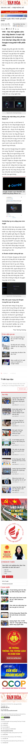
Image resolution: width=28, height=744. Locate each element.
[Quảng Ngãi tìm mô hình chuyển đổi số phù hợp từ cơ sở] (6, 471)
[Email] (9, 29)
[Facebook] (6, 29)
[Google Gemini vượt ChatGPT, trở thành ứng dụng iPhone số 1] (14, 184)
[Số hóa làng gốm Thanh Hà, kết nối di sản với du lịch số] (6, 461)
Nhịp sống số (15, 404)
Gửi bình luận (22, 389)
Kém (6, 573)
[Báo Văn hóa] (14, 2)
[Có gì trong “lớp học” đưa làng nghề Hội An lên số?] (6, 423)
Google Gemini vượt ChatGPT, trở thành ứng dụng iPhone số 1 (14, 192)
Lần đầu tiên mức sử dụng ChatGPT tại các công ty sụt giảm (18, 346)
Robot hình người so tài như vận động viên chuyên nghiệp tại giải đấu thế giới (18, 411)
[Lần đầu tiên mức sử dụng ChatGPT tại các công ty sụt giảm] (6, 347)
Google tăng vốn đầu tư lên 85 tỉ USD (18, 353)
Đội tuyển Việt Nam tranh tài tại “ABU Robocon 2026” (17, 431)
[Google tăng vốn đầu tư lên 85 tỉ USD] (6, 354)
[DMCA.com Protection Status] (5, 717)
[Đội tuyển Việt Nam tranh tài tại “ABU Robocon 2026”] (6, 432)
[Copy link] (11, 29)
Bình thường (8, 571)
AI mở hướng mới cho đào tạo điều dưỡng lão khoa (18, 441)
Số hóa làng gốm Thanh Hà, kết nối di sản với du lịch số (18, 460)
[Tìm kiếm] (25, 3)
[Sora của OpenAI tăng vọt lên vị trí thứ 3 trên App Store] (6, 339)
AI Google (13, 373)
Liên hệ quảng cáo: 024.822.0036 (9, 728)
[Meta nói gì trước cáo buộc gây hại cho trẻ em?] (6, 480)
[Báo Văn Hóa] (14, 697)
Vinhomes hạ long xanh (7, 583)
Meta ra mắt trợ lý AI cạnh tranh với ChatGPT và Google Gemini (18, 362)
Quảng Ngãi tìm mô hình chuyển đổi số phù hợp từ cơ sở (19, 470)
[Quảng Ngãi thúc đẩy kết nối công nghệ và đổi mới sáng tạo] (6, 489)
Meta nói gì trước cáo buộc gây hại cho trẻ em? (19, 479)
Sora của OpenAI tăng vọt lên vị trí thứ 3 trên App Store (18, 338)
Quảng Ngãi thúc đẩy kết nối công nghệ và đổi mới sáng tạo (19, 488)
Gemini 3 (5, 373)
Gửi (3, 576)
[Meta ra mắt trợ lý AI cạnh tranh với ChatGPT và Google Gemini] (6, 362)
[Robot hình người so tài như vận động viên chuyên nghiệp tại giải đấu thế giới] (6, 411)
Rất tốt (7, 570)
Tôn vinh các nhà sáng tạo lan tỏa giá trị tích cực (18, 451)
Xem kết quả (9, 576)
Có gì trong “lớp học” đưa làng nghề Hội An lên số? (18, 422)
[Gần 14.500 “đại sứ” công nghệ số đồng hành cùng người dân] (6, 400)
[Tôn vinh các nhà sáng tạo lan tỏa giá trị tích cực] (6, 451)
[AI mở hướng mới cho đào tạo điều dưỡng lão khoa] (6, 442)
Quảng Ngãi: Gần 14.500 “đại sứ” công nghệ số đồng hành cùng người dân (19, 400)
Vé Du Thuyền (5, 581)
